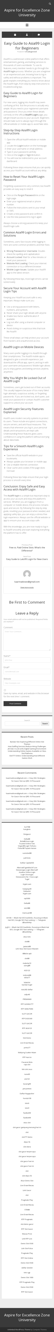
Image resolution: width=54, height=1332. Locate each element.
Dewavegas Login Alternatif (27, 870)
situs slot (27, 1122)
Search (27, 720)
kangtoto (27, 829)
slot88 (27, 941)
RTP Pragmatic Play (27, 1282)
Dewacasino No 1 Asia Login (27, 877)
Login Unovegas (27, 874)
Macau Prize (27, 1234)
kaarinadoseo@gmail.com (16, 778)
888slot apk (27, 953)
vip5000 (27, 898)
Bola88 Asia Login (27, 841)
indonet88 (27, 975)
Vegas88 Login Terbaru (27, 846)
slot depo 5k (27, 1176)
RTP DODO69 (27, 1018)
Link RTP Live (27, 1239)
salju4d (27, 994)
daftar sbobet (27, 1268)
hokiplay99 (27, 889)
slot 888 (27, 908)
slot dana (27, 1147)
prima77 (27, 1047)
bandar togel (27, 985)
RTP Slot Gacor (27, 1229)
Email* (7, 667)
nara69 (27, 1074)
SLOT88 (27, 827)
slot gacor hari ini (27, 1161)
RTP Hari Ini (27, 1057)
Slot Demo (27, 1038)
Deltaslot (27, 891)
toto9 (27, 1108)
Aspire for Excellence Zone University (27, 12)
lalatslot (27, 982)
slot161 (27, 1079)
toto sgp (27, 1272)
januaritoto (27, 1088)
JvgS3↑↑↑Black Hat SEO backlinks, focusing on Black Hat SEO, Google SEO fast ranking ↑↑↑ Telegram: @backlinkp (27, 929)
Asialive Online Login (27, 872)
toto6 (27, 1103)
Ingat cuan (27, 884)
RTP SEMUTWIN (27, 1009)
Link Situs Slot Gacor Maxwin (27, 949)
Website (7, 678)
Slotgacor (27, 834)
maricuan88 (27, 913)
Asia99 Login (31, 114)
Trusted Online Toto (27, 843)
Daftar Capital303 (27, 863)
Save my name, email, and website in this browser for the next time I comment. (26, 695)
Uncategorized (31, 51)
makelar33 (27, 963)
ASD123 (27, 970)
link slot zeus (27, 1069)
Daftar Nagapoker (27, 1093)
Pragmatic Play (27, 1200)
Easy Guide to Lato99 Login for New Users (27, 559)
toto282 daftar (27, 989)
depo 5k (27, 1142)
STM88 (27, 1210)
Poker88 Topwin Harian (27, 848)
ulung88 (27, 965)
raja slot (27, 1064)
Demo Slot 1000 (27, 1277)
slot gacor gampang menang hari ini (27, 1127)
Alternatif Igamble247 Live (27, 867)
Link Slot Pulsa (27, 1248)
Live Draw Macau (27, 1043)
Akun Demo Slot (27, 1180)
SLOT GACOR (27, 1014)
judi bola (27, 858)
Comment (8, 627)
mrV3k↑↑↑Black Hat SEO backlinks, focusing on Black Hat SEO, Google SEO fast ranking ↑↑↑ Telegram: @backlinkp (27, 920)
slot (27, 1132)
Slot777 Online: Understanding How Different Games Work (27, 757)
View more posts (27, 587)
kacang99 (27, 1084)
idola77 (27, 977)
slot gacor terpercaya (27, 1151)
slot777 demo (27, 1137)
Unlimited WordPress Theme (18, 1329)
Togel (27, 879)
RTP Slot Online (27, 1258)
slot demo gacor (27, 1224)
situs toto (27, 937)
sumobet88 (27, 853)
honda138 (27, 1098)
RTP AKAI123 (27, 1028)
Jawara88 (27, 946)
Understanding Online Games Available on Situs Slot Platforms (27, 752)
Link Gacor (27, 1190)
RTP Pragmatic (27, 1219)
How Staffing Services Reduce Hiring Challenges (27, 746)
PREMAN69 (27, 999)
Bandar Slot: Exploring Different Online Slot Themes (27, 743)
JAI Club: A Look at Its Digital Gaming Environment (27, 749)
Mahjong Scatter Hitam (27, 1052)
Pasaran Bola (27, 1062)
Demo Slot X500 (27, 1243)
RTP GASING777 (27, 1004)
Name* (7, 656)
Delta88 (27, 839)
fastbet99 (27, 1113)
